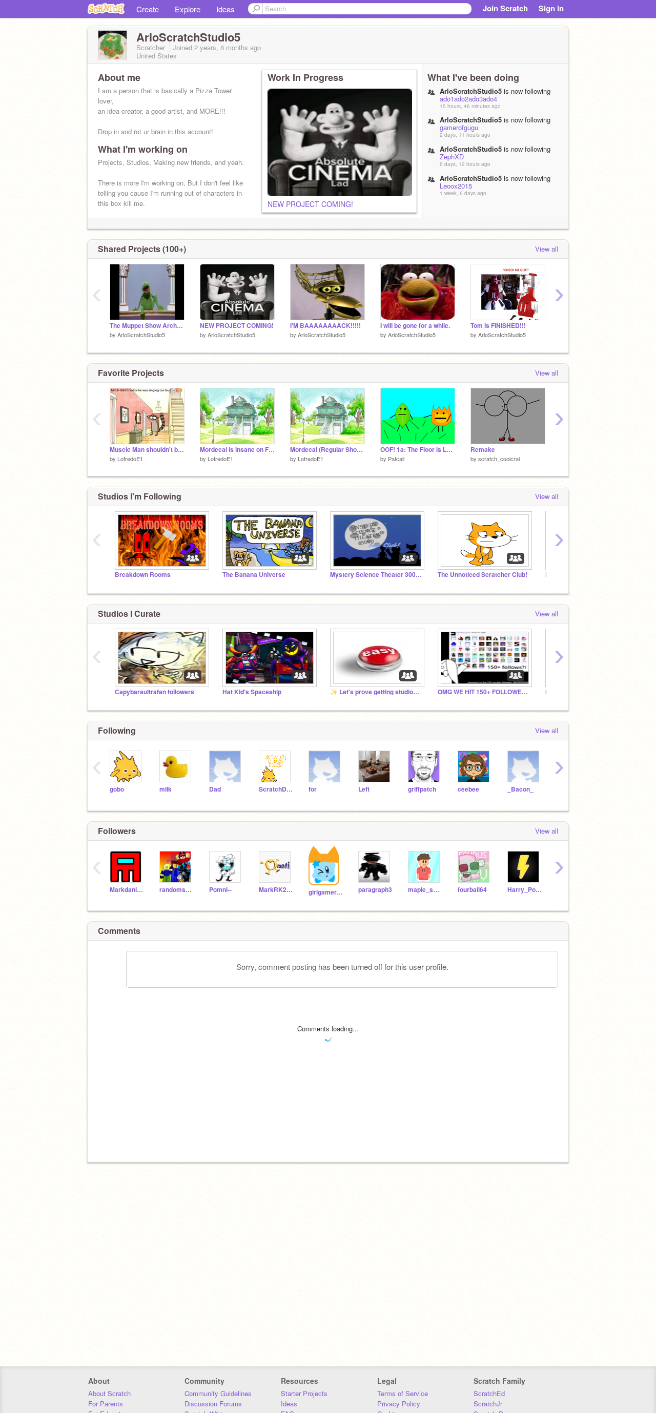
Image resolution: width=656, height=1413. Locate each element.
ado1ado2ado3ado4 (468, 98)
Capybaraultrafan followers (154, 692)
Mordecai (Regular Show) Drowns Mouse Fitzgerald (327, 449)
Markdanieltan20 (127, 889)
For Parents (105, 1403)
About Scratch (109, 1393)
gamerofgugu (459, 127)
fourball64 (472, 889)
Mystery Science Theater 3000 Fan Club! (376, 574)
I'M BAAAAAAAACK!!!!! (325, 325)
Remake (482, 449)
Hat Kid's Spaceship (251, 692)
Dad (215, 789)
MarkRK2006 (276, 889)
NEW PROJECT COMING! (310, 204)
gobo (117, 789)
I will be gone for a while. (415, 325)
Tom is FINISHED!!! (498, 325)
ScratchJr (488, 1403)
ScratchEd (489, 1393)
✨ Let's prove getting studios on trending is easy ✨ (376, 692)
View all (546, 249)
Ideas (225, 9)
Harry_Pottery (524, 889)
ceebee (468, 789)
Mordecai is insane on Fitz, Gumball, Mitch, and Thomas (237, 449)
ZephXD (452, 156)
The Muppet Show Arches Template (147, 325)
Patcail (396, 458)
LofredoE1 (130, 458)
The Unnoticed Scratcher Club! (482, 574)
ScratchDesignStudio (276, 789)
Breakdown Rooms (143, 574)
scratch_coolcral (499, 458)
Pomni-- (220, 889)
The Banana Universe (253, 574)
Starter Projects (304, 1393)
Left (364, 789)
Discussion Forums (213, 1403)
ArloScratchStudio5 (141, 334)
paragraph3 (375, 889)
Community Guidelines (218, 1393)
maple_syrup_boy (425, 889)
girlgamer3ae (326, 892)
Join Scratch (505, 8)
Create (147, 9)
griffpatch (422, 789)
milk (165, 789)
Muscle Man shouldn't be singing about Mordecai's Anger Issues (147, 449)
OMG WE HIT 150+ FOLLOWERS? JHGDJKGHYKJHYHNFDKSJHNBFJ (484, 692)
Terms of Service (402, 1393)
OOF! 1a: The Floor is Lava (417, 449)
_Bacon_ (520, 789)
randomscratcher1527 (176, 889)
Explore (187, 9)
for (313, 789)
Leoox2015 (456, 186)
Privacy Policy (398, 1403)
